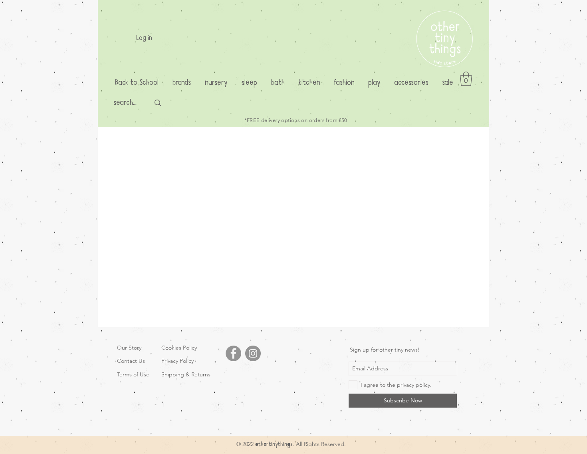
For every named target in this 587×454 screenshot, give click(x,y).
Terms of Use (133, 374)
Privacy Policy (177, 360)
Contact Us (131, 360)
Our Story (129, 347)
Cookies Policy (179, 347)
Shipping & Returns (185, 374)
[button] (466, 79)
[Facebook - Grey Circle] (233, 353)
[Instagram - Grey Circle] (253, 353)
